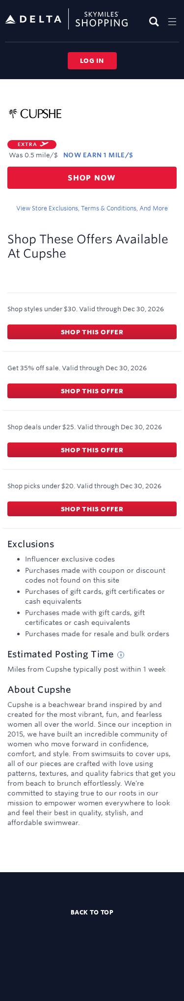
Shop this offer (92, 332)
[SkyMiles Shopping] (66, 19)
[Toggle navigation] (172, 21)
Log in (92, 60)
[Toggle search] (155, 21)
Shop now (92, 177)
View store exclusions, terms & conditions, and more (92, 208)
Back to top (92, 912)
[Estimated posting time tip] (120, 654)
